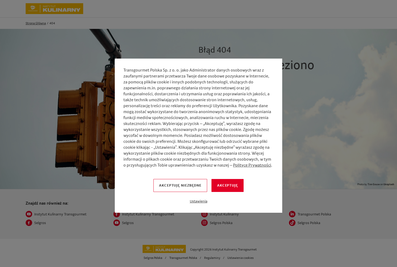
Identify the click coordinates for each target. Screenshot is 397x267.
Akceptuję (227, 185)
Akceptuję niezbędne (180, 185)
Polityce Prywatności (252, 165)
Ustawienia (198, 201)
